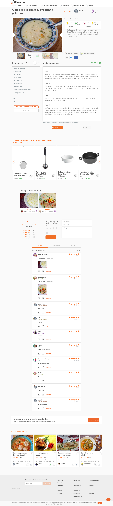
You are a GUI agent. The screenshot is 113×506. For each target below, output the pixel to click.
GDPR (90, 488)
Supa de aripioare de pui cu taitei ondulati (64, 454)
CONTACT (91, 493)
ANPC (90, 490)
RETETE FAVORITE (77, 496)
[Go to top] (108, 500)
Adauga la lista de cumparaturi (26, 107)
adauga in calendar (89, 53)
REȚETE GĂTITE (76, 493)
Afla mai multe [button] (57, 504)
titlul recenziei (66, 221)
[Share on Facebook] (76, 57)
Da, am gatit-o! (57, 127)
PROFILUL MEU (76, 480)
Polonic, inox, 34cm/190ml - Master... (41, 174)
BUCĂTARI (59, 493)
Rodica (81, 10)
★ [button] (64, 11)
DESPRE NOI (60, 480)
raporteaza (86, 127)
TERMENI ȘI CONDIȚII (94, 480)
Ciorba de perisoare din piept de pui (20, 454)
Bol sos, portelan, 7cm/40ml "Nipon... (64, 174)
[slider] (67, 11)
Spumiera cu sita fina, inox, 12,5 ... (20, 175)
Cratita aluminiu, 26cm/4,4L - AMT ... (87, 174)
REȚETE (59, 488)
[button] (14, 35)
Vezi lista (26, 110)
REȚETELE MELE (76, 490)
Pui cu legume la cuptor (41, 454)
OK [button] (99, 503)
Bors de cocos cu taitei (87, 454)
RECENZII (59, 490)
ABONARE (47, 483)
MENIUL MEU (76, 488)
